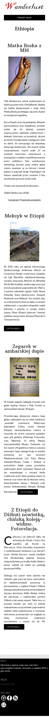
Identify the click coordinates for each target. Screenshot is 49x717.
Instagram (13, 199)
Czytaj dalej (14, 328)
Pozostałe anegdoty (30, 199)
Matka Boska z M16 (24, 48)
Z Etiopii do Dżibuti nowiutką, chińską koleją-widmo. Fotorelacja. (24, 519)
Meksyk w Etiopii (24, 216)
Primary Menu (25, 18)
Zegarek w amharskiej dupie (24, 348)
